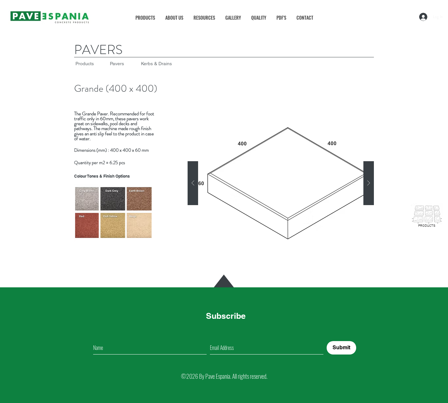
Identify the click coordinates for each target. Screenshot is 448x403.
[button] (204, 17)
